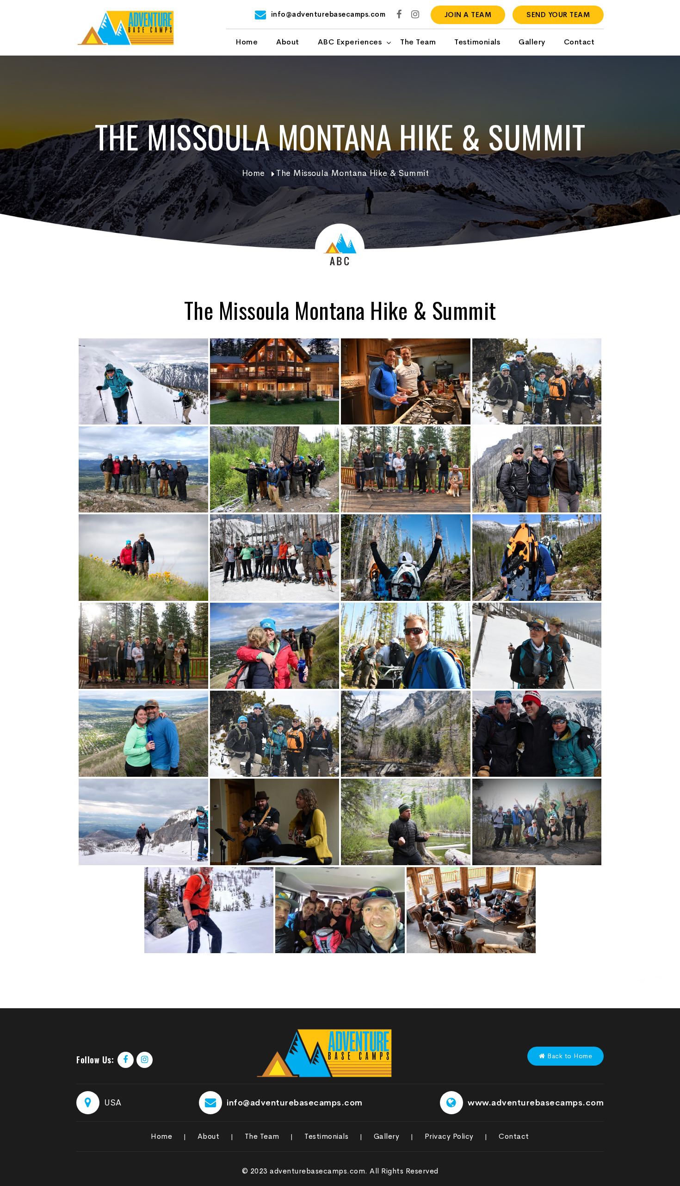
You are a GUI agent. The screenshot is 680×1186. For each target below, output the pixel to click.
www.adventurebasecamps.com (536, 1103)
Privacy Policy (449, 1136)
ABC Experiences (350, 42)
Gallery (532, 42)
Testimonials (477, 42)
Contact (579, 42)
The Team (418, 42)
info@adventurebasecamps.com (328, 14)
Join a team (468, 14)
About (287, 42)
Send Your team (558, 14)
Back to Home (569, 1056)
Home (246, 42)
